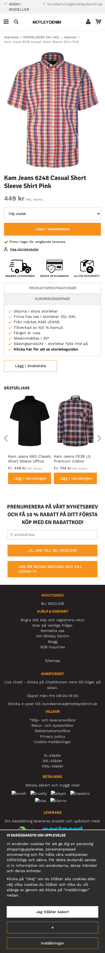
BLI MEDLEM (52, 603)
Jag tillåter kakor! (52, 912)
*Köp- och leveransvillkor (52, 720)
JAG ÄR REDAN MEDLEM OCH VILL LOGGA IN (50, 569)
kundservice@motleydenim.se (74, 4)
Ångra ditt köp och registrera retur (52, 620)
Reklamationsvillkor (53, 731)
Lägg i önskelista (30, 366)
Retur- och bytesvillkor (53, 725)
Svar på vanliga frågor (52, 625)
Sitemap (52, 660)
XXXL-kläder (53, 766)
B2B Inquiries (52, 647)
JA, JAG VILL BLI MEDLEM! (52, 550)
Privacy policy (52, 736)
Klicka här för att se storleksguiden (46, 349)
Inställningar (52, 943)
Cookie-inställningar (52, 742)
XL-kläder (52, 755)
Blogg (52, 641)
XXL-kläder (52, 761)
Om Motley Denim (52, 636)
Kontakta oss (52, 630)
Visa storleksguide (24, 249)
